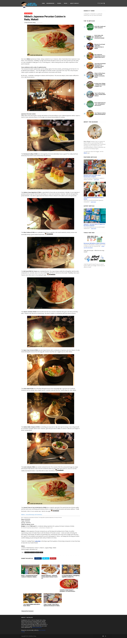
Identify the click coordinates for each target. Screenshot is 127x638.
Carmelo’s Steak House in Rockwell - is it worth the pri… (68, 590)
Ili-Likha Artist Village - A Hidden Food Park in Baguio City (99, 85)
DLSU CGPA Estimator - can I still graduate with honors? (100, 104)
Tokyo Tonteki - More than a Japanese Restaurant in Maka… (52, 605)
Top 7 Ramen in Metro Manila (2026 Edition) (100, 113)
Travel (65, 3)
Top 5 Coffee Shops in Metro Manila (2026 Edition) (100, 94)
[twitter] (101, 3)
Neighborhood (50, 3)
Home (43, 3)
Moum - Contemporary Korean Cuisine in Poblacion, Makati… (29, 576)
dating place (28, 13)
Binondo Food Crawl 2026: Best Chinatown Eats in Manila (99, 46)
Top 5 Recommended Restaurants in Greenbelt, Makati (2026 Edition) (99, 65)
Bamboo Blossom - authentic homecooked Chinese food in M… (50, 577)
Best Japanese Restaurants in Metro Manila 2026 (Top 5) (99, 56)
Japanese (37, 552)
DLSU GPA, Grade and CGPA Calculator (99, 27)
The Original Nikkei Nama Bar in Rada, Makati (31, 605)
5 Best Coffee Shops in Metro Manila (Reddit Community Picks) (99, 75)
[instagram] (105, 636)
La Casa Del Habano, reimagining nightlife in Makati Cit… (70, 576)
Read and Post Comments (27, 611)
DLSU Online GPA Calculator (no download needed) (99, 37)
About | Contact (74, 3)
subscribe (37, 541)
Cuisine (59, 3)
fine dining (32, 552)
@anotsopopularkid (37, 627)
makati (41, 552)
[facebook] (103, 636)
